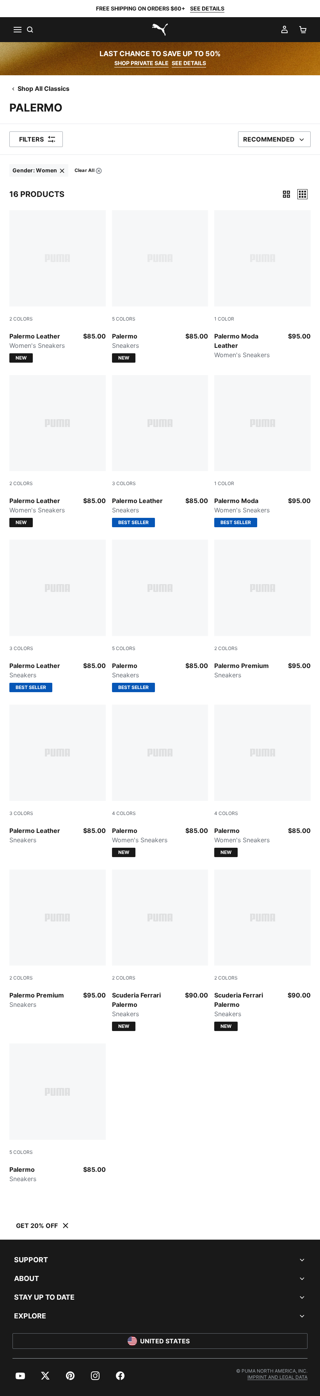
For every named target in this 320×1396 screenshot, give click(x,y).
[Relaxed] (302, 194)
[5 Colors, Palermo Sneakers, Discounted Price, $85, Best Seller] (160, 616)
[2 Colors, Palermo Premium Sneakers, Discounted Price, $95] (262, 610)
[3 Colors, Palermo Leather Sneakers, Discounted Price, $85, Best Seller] (160, 451)
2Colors (21, 319)
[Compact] (286, 194)
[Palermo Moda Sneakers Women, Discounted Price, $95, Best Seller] (262, 451)
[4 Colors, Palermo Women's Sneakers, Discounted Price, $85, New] (160, 781)
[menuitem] (38, 170)
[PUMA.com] (160, 29)
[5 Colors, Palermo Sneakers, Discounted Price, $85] (57, 1113)
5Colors (123, 319)
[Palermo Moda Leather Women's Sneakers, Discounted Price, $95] (262, 285)
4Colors (124, 813)
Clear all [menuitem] (84, 171)
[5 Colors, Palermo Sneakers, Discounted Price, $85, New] (160, 286)
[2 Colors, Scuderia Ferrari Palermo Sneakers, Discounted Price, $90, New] (160, 950)
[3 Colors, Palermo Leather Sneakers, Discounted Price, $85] (57, 775)
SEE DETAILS (207, 8)
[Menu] (17, 29)
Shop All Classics (43, 88)
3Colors (124, 483)
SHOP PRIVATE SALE (141, 63)
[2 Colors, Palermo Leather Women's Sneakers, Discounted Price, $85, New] (57, 286)
